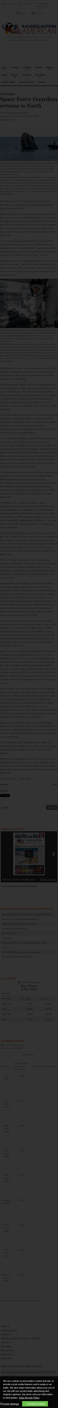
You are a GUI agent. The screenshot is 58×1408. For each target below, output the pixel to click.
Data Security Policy (29, 1398)
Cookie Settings (10, 1404)
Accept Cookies (36, 1404)
